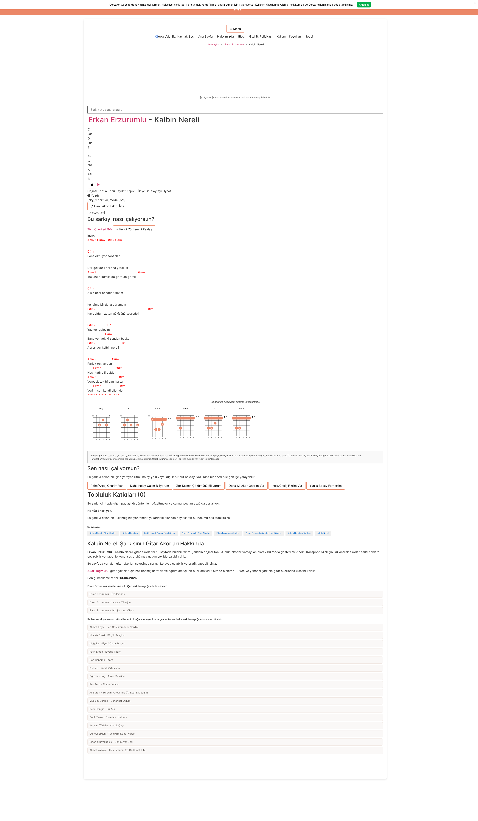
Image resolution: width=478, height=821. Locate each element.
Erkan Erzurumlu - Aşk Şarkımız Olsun (111, 610)
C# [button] (90, 134)
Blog (241, 36)
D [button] (89, 138)
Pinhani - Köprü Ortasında (104, 668)
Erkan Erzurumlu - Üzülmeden (107, 593)
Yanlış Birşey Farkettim (326, 486)
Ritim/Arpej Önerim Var (107, 486)
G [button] (89, 161)
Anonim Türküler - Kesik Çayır (107, 725)
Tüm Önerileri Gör (99, 229)
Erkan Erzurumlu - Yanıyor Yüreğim (110, 602)
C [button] (89, 129)
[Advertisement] (235, 71)
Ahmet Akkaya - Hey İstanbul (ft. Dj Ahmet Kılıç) (118, 750)
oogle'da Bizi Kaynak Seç (176, 36)
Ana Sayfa (205, 36)
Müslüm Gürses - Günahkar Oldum (110, 700)
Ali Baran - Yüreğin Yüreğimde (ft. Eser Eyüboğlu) (118, 692)
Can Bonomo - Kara (101, 659)
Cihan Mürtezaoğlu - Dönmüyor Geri (111, 741)
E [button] (89, 147)
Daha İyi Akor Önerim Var (246, 486)
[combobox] (235, 110)
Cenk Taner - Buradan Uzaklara (108, 717)
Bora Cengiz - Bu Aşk (102, 708)
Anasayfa (213, 44)
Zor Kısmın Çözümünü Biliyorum (198, 486)
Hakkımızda (225, 36)
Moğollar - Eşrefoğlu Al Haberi (107, 643)
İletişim (310, 36)
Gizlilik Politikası (260, 36)
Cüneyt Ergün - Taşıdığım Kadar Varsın (112, 733)
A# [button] (90, 174)
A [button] (89, 170)
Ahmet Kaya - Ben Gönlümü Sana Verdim (114, 627)
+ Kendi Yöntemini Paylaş (134, 229)
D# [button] (90, 143)
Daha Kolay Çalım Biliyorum (149, 486)
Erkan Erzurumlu (234, 44)
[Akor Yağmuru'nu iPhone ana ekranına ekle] (92, 185)
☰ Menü (235, 29)
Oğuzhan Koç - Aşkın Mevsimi (107, 676)
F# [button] (89, 156)
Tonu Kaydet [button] (117, 191)
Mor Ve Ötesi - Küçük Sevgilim (107, 635)
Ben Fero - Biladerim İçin (104, 684)
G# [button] (90, 165)
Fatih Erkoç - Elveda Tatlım (105, 651)
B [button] (89, 179)
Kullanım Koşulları (289, 36)
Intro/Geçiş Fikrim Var (287, 486)
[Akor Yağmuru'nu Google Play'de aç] (98, 185)
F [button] (88, 152)
